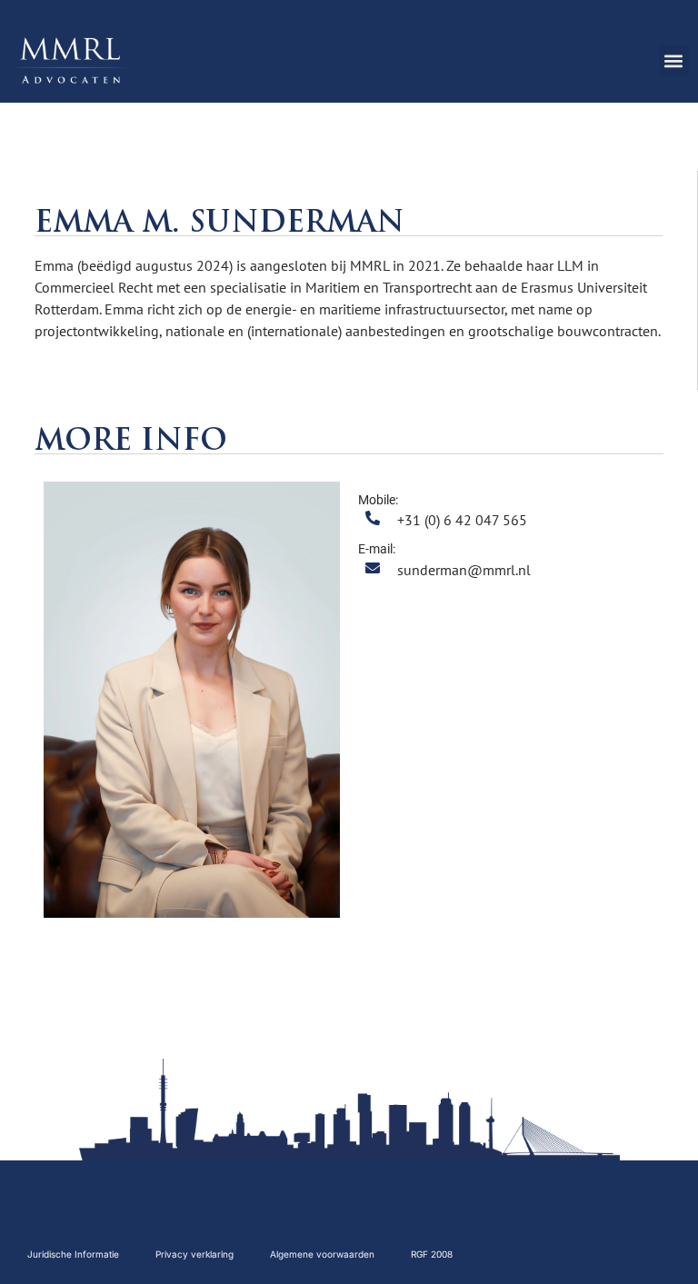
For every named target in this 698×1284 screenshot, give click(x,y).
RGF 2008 (432, 1254)
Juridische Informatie (73, 1254)
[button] (674, 60)
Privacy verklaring (194, 1254)
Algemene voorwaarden (322, 1254)
